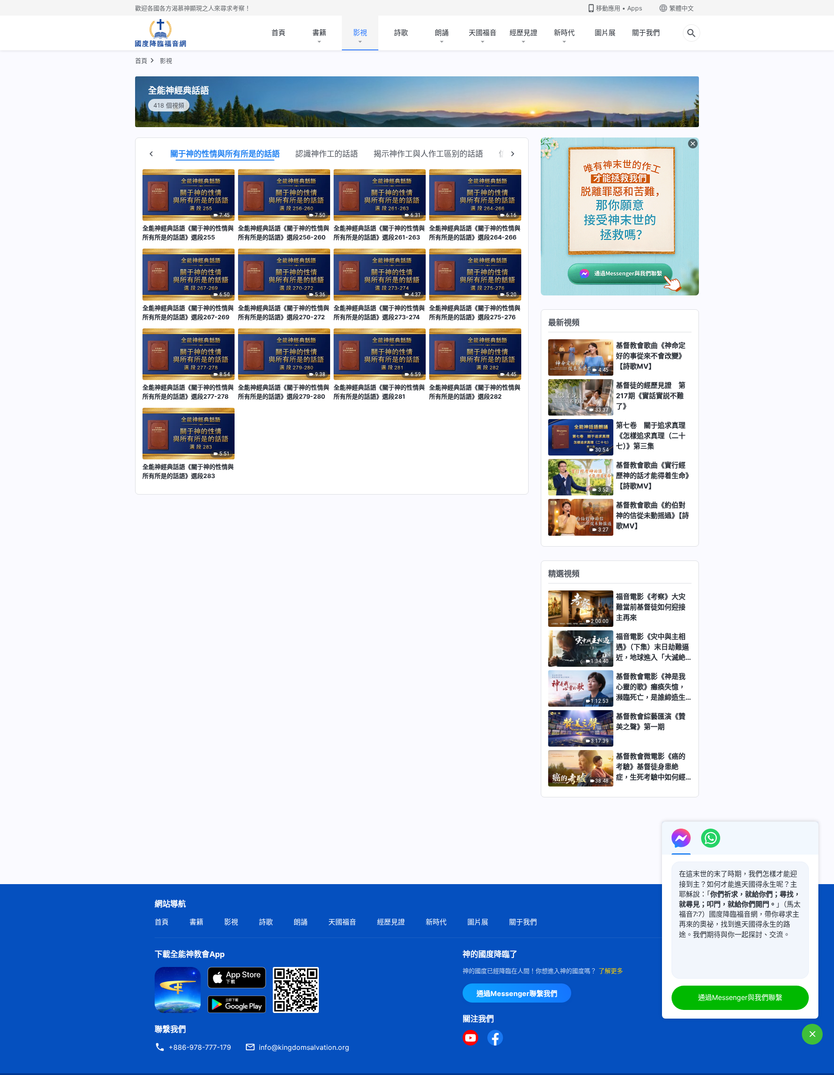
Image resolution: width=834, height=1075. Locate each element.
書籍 (319, 32)
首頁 (278, 32)
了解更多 (611, 970)
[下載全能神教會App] (178, 989)
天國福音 (482, 32)
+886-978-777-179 (200, 1047)
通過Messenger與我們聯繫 (740, 997)
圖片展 (605, 32)
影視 (360, 32)
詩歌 (401, 32)
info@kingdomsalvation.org (304, 1047)
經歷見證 (523, 32)
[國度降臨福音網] (160, 33)
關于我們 (646, 32)
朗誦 (442, 32)
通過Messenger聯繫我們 (517, 993)
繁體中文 (681, 8)
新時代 (564, 32)
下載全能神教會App (190, 954)
